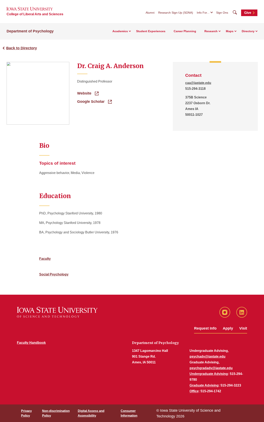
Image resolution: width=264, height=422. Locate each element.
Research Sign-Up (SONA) (175, 12)
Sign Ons (222, 12)
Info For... (203, 12)
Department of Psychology (30, 31)
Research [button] (211, 31)
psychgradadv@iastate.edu (211, 368)
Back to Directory (21, 48)
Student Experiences (150, 31)
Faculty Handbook (31, 342)
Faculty (45, 258)
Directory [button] (248, 31)
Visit (243, 328)
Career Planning (185, 31)
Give (247, 12)
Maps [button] (229, 31)
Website (84, 93)
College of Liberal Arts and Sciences (35, 14)
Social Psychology (53, 274)
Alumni (150, 12)
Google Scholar (91, 101)
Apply (228, 328)
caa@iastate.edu (198, 83)
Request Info (205, 328)
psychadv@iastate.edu (207, 356)
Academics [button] (120, 31)
